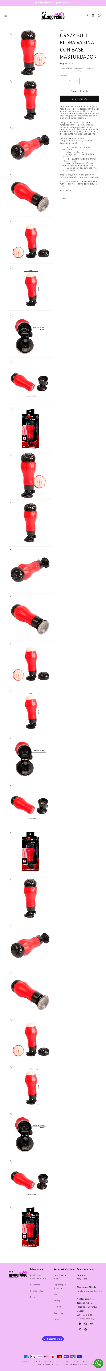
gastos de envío (85, 68)
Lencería (57, 1307)
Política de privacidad (72, 1362)
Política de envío (62, 1365)
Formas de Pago (37, 1291)
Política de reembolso (91, 1362)
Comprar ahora (79, 98)
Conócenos (35, 1284)
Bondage (57, 1300)
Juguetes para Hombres (60, 1286)
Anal (56, 1294)
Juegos (57, 1319)
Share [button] (65, 198)
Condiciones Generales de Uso (38, 1277)
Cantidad (63, 76)
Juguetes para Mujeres (60, 1277)
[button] (6, 15)
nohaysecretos (33, 1362)
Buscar (33, 1297)
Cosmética (58, 1313)
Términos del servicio (45, 1365)
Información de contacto (79, 1365)
